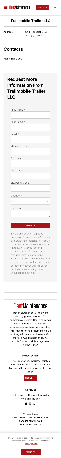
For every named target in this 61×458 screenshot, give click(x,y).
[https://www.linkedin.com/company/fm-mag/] (30, 403)
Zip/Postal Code (20, 182)
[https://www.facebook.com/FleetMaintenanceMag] (26, 403)
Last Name (18, 121)
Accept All (30, 452)
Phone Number (19, 146)
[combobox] (30, 201)
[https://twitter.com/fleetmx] (34, 403)
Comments (17, 208)
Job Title (17, 170)
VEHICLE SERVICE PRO (38, 417)
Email (15, 134)
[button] (6, 7)
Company (16, 158)
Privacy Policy (31, 444)
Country (16, 195)
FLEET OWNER (18, 417)
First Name (18, 109)
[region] (30, 445)
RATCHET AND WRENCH (30, 421)
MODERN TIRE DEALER (30, 425)
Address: (8, 32)
